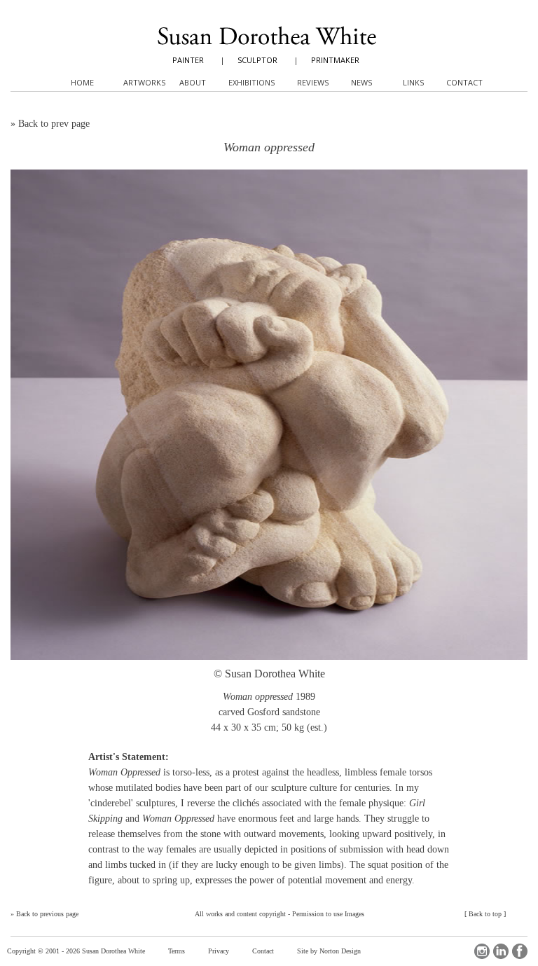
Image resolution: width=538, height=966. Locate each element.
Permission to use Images (328, 914)
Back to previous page (47, 914)
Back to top (485, 914)
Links (413, 82)
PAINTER (188, 60)
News (361, 82)
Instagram (482, 951)
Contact (263, 951)
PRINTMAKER (335, 60)
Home (82, 82)
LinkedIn (501, 951)
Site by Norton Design (329, 951)
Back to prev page (54, 123)
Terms (176, 951)
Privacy (218, 951)
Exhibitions (251, 82)
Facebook (519, 951)
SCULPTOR (257, 60)
